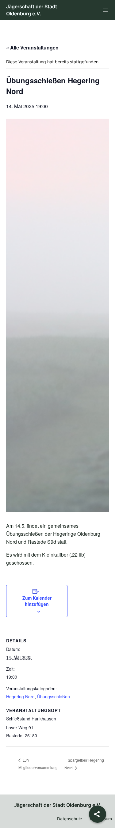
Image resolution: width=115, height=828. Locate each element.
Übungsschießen (53, 696)
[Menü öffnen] (105, 10)
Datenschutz (69, 818)
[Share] (97, 814)
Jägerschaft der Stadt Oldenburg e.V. (57, 805)
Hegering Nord (20, 696)
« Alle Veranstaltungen (32, 47)
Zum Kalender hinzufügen (37, 601)
